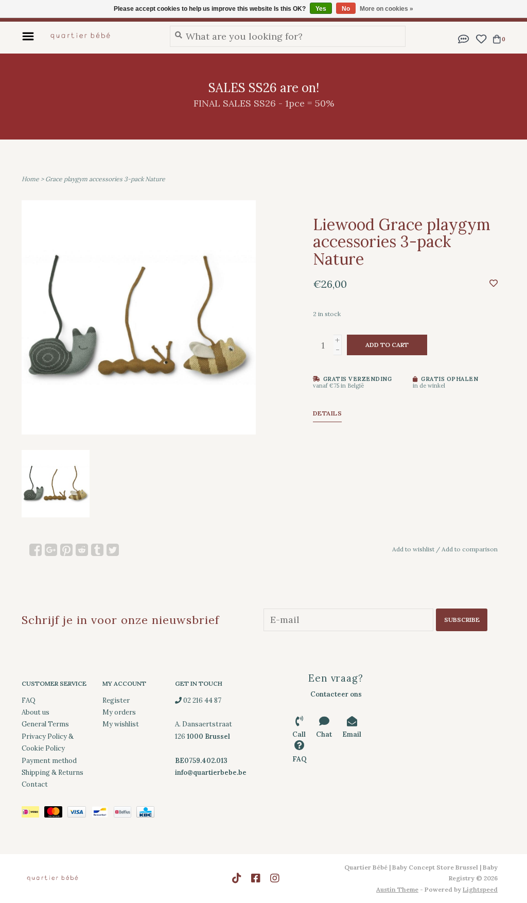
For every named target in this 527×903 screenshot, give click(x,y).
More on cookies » (386, 8)
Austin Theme (397, 889)
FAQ (29, 700)
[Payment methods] (33, 813)
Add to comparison (470, 549)
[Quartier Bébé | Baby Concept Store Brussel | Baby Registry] (99, 36)
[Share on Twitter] (113, 550)
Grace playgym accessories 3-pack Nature (105, 179)
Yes (320, 8)
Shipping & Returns (52, 772)
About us (35, 712)
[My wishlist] (481, 38)
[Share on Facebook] (35, 550)
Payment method (49, 760)
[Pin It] (66, 550)
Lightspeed (480, 889)
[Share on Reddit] (82, 550)
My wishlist (120, 724)
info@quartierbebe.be (211, 772)
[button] (463, 38)
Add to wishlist (413, 549)
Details (327, 413)
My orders (119, 712)
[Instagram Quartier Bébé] (275, 878)
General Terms (45, 724)
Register (116, 700)
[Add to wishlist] (493, 283)
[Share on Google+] (51, 550)
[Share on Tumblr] (97, 550)
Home (30, 179)
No (346, 8)
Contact (35, 784)
